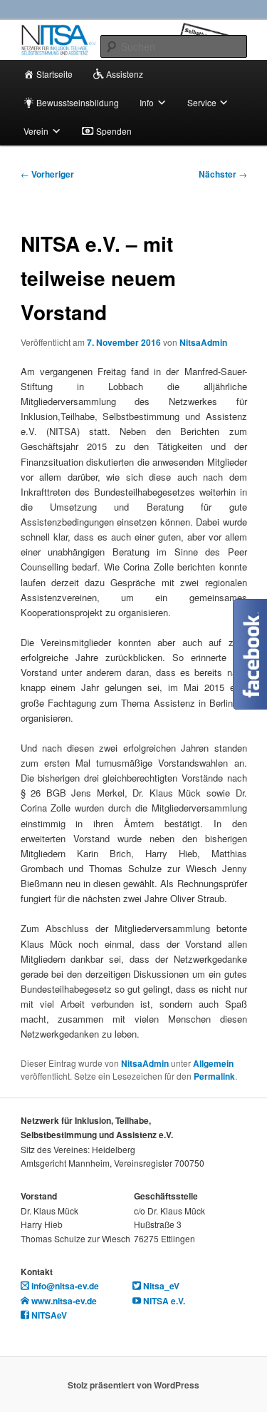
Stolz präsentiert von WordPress (133, 1384)
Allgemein (213, 1063)
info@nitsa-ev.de (64, 1285)
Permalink (214, 1076)
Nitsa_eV (160, 1285)
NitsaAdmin (203, 342)
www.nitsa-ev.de (63, 1300)
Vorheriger (47, 174)
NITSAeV (48, 1315)
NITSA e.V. (163, 1300)
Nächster (223, 174)
